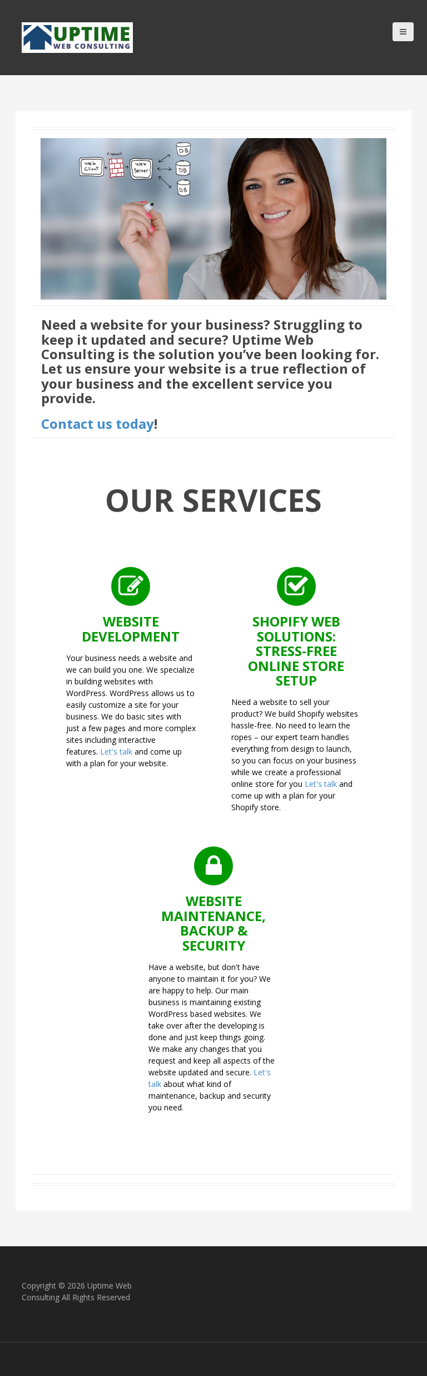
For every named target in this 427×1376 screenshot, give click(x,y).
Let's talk (116, 751)
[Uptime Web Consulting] (77, 36)
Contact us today (97, 423)
